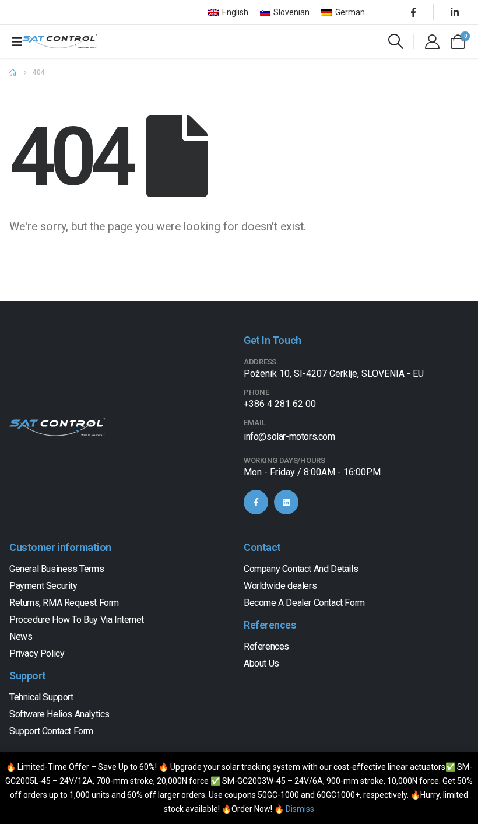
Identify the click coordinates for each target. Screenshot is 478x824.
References (266, 646)
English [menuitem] (235, 12)
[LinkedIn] (454, 12)
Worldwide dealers (280, 585)
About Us (261, 663)
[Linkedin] (286, 502)
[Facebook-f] (256, 502)
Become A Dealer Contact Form (304, 602)
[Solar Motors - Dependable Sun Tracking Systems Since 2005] (59, 41)
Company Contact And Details (301, 568)
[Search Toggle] (396, 41)
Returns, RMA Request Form (64, 602)
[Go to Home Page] (12, 72)
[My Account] (432, 41)
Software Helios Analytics (59, 714)
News (20, 636)
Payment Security (43, 585)
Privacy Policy (36, 653)
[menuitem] (228, 12)
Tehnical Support (41, 697)
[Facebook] (413, 12)
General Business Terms (56, 568)
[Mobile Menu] (17, 41)
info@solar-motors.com (289, 436)
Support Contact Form (51, 731)
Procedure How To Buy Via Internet (76, 619)
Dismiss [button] (300, 809)
